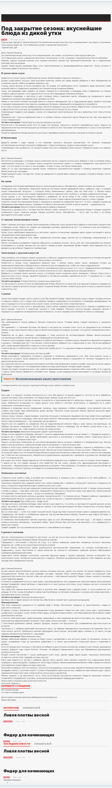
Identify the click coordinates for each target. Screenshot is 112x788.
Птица (4, 39)
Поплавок (8, 721)
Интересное (11, 708)
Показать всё (31, 708)
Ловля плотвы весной (26, 715)
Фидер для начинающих (29, 735)
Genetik (22, 40)
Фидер (6, 741)
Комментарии (8, 704)
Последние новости (17, 744)
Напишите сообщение (15, 686)
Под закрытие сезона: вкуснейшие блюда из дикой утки (51, 30)
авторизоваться (49, 697)
